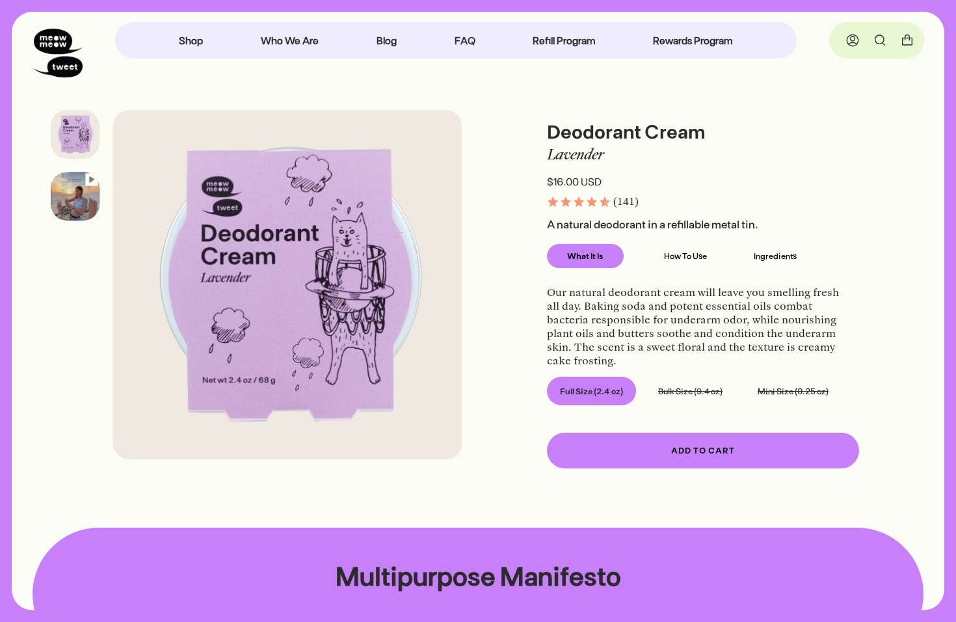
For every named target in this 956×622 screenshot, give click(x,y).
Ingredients (775, 255)
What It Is (585, 255)
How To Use (685, 255)
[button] (592, 201)
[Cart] (907, 40)
